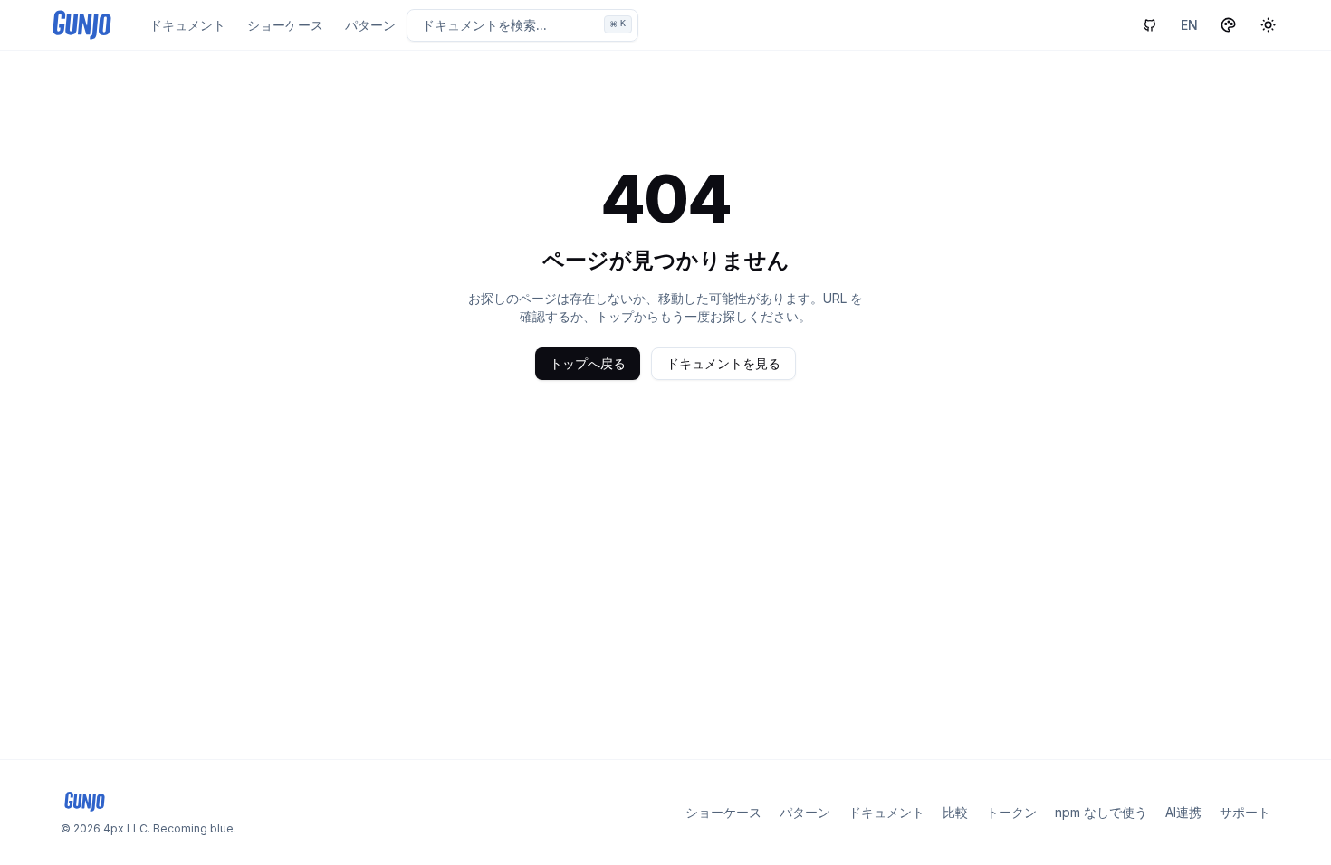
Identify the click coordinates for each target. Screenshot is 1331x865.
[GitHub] (1150, 25)
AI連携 (1183, 812)
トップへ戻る (588, 363)
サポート (1245, 812)
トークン (1011, 812)
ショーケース (285, 25)
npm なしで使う (1101, 812)
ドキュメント (187, 25)
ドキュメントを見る (723, 363)
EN (1189, 25)
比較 (955, 812)
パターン (370, 25)
